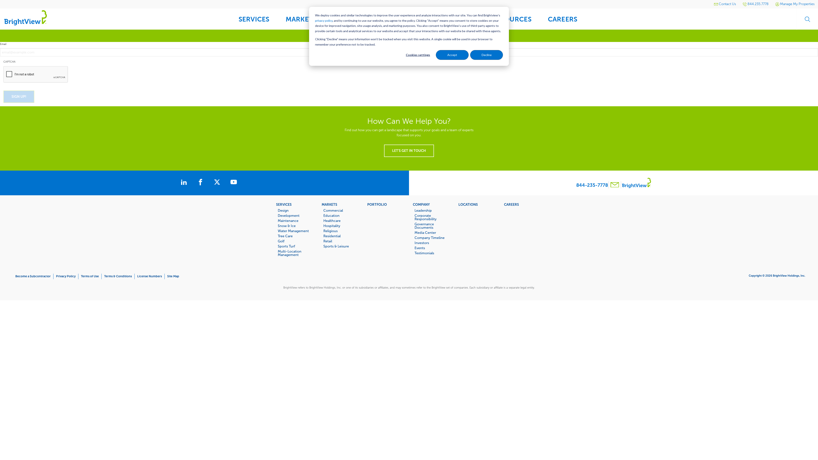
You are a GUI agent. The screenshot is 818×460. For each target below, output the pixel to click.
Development (289, 215)
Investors (422, 243)
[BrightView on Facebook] (201, 183)
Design (283, 210)
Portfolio (377, 204)
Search (807, 19)
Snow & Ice (287, 226)
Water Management (293, 231)
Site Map (173, 276)
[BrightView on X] (218, 183)
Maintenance (288, 221)
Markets (329, 204)
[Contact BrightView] (615, 185)
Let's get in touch (409, 151)
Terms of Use (90, 276)
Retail (327, 241)
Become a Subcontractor (33, 276)
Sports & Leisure (336, 246)
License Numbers (149, 276)
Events (420, 248)
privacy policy (324, 20)
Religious (330, 231)
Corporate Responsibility (425, 217)
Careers (511, 204)
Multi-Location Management (289, 253)
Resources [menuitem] (511, 19)
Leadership (423, 210)
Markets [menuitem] (301, 19)
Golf (281, 241)
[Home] (25, 18)
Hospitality (331, 226)
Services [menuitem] (254, 19)
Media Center (425, 232)
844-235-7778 (592, 185)
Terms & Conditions (118, 276)
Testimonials (424, 253)
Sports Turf (286, 246)
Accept (452, 55)
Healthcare (332, 221)
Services (284, 204)
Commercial (333, 210)
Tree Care (285, 236)
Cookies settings (418, 55)
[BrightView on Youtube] (233, 183)
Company (421, 204)
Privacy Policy (66, 276)
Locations (468, 204)
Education (331, 215)
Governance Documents (424, 225)
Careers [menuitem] (562, 19)
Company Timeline (430, 238)
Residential (332, 236)
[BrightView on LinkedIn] (185, 183)
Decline (487, 55)
